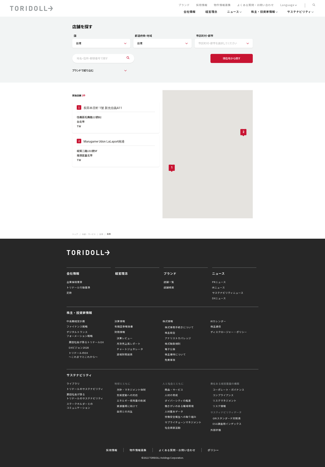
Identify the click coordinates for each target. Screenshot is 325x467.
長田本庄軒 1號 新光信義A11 (103, 108)
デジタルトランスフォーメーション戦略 (80, 334)
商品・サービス (174, 389)
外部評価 (215, 430)
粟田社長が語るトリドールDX (86, 342)
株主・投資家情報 (79, 312)
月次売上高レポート (128, 343)
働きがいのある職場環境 (179, 406)
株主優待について (175, 354)
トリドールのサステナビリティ (85, 389)
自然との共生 (125, 411)
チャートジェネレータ (130, 349)
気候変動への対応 (127, 395)
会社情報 (73, 273)
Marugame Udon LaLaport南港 (104, 141)
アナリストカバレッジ (178, 338)
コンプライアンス (223, 395)
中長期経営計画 (76, 321)
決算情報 (120, 321)
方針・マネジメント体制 (131, 389)
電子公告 (170, 349)
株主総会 (170, 332)
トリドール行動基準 (78, 287)
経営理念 (121, 273)
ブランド (184, 5)
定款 (69, 292)
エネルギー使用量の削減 (131, 400)
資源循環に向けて (127, 406)
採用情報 (201, 5)
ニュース (218, 273)
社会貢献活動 (173, 427)
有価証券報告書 (124, 326)
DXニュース (219, 298)
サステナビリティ (79, 375)
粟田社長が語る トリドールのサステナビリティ (85, 396)
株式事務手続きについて (179, 327)
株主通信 (215, 326)
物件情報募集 (222, 5)
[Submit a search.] (128, 58)
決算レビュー (125, 338)
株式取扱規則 (173, 343)
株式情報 (167, 321)
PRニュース (219, 282)
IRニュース (218, 287)
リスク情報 (219, 406)
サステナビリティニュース (227, 292)
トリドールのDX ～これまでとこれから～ (83, 355)
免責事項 (170, 360)
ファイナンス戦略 (77, 326)
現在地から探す (232, 58)
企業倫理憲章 (74, 282)
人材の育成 (171, 395)
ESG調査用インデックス (227, 424)
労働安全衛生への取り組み (180, 417)
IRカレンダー (218, 321)
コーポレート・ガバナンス (228, 389)
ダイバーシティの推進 (178, 400)
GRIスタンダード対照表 (227, 418)
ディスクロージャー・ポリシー (228, 332)
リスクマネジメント (224, 400)
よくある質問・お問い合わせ (255, 5)
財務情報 (120, 332)
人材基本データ (174, 411)
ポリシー (213, 450)
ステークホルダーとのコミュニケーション (80, 405)
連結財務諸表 (125, 354)
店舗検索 (169, 287)
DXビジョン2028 (79, 347)
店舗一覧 (169, 282)
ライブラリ (73, 383)
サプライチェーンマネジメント (183, 422)
